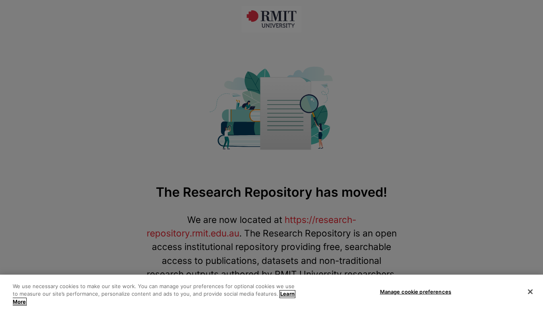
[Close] (530, 291)
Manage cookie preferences (415, 291)
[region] (271, 292)
